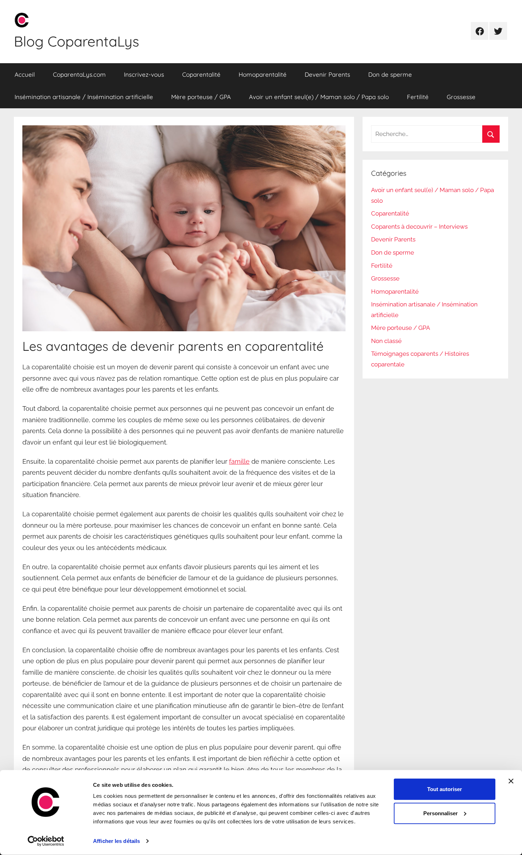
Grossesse (461, 96)
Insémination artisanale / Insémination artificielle (84, 96)
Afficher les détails (116, 841)
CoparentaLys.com (79, 74)
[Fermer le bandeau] (511, 781)
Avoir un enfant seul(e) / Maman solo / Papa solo (319, 96)
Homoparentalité (263, 74)
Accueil (25, 74)
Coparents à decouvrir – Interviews (419, 226)
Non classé (386, 340)
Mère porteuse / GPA (201, 96)
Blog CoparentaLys (76, 41)
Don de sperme (390, 74)
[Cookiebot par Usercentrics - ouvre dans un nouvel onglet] (46, 841)
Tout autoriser (444, 789)
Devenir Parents (327, 74)
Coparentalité (201, 74)
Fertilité (418, 96)
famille (239, 461)
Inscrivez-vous (144, 74)
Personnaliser (440, 813)
